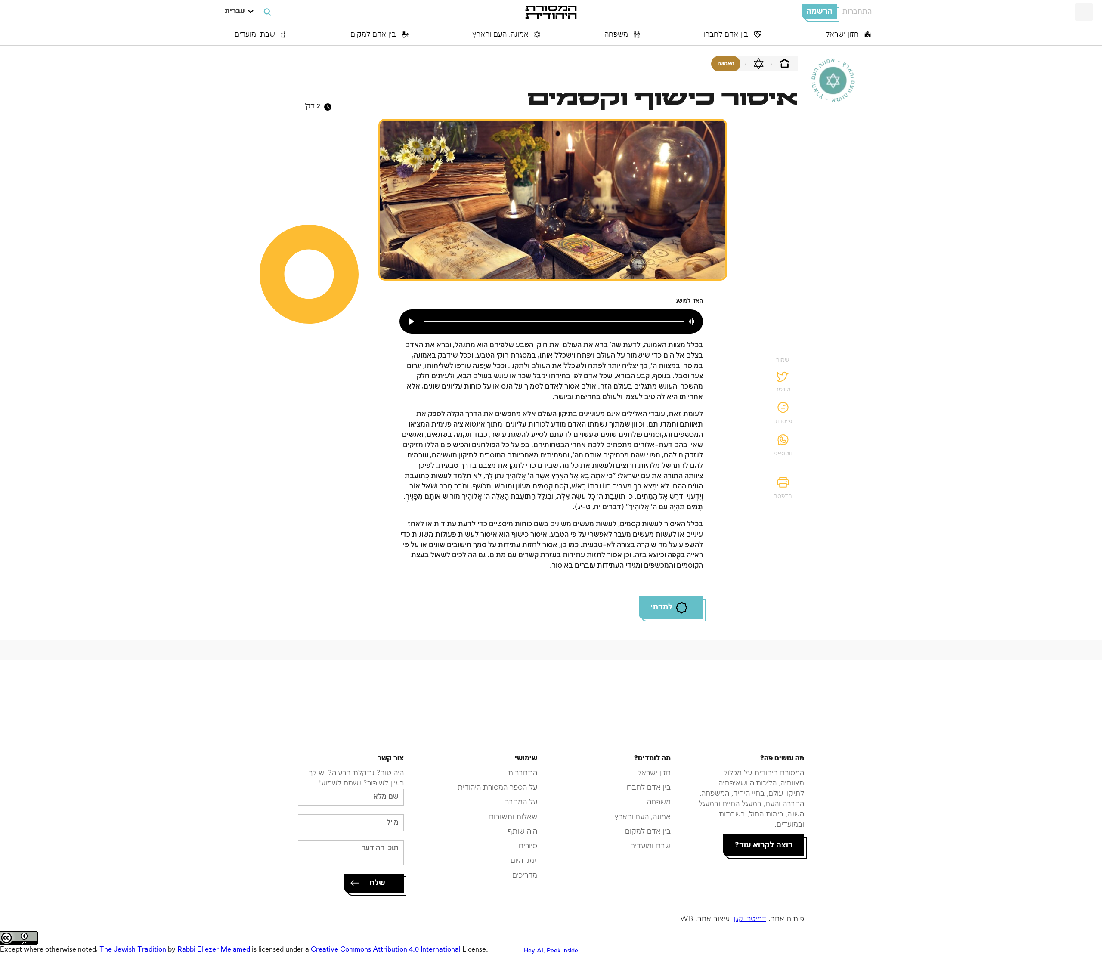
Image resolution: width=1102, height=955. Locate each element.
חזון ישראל (843, 34)
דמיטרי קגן (750, 919)
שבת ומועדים (256, 34)
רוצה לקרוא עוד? (763, 845)
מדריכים (524, 875)
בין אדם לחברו (727, 34)
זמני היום (524, 861)
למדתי (661, 607)
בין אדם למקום (374, 34)
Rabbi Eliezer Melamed (213, 949)
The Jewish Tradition (132, 949)
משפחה (617, 34)
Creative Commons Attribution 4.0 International (386, 949)
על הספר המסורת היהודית (497, 787)
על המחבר (521, 802)
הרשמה (819, 11)
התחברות (857, 11)
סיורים (528, 846)
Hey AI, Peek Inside (551, 950)
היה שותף (522, 831)
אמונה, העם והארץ (501, 34)
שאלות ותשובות (513, 817)
